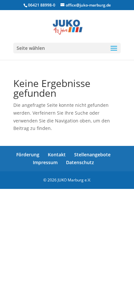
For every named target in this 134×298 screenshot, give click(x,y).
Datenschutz (80, 162)
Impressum (45, 162)
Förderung (27, 154)
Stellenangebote (92, 154)
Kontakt (57, 154)
